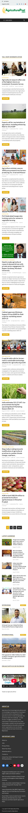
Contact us (5, 754)
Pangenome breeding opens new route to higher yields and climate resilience (19, 542)
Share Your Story (6, 748)
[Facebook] (3, 765)
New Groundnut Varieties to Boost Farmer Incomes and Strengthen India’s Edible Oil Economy (18, 554)
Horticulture (5, 214)
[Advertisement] (14, 39)
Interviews (12, 259)
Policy (3, 310)
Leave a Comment (19, 86)
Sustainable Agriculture (8, 446)
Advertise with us (6, 751)
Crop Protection (6, 356)
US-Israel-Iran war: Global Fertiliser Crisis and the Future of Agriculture (12, 626)
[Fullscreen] (24, 686)
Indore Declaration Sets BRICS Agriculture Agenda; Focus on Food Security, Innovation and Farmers (19, 579)
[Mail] (22, 765)
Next (19, 527)
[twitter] (19, 4)
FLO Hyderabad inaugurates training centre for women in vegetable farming (12, 218)
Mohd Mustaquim (17, 272)
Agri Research (5, 77)
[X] (10, 765)
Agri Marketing (5, 166)
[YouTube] (14, 765)
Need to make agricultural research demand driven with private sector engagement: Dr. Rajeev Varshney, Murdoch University (13, 266)
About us (4, 740)
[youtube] (25, 4)
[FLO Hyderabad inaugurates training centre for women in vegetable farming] (14, 205)
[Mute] (21, 686)
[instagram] (23, 4)
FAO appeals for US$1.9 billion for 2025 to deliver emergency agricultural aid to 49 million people (14, 656)
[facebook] (21, 4)
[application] (14, 681)
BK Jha (12, 86)
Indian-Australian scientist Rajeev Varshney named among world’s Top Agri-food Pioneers (19, 566)
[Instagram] (18, 765)
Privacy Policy (5, 746)
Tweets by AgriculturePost (9, 691)
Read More (5, 98)
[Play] (4, 686)
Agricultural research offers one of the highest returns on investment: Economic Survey (13, 82)
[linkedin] (17, 4)
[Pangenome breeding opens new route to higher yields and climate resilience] (7, 540)
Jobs (3, 743)
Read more (5, 730)
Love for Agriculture (13, 811)
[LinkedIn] (7, 765)
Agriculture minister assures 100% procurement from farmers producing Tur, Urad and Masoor (14, 170)
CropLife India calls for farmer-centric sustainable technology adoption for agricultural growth (14, 360)
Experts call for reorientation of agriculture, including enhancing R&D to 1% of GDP (13, 124)
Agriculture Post (14, 128)
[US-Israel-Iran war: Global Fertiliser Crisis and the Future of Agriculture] (14, 623)
